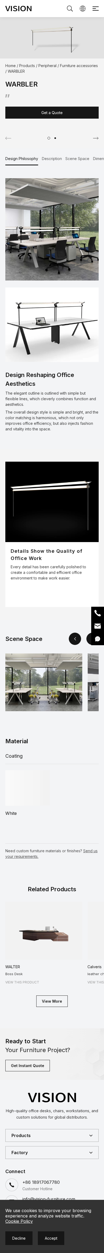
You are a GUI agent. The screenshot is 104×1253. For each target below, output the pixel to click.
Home (10, 65)
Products (27, 65)
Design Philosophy (21, 158)
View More (52, 1001)
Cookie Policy (19, 1221)
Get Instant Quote (27, 1065)
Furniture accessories (79, 65)
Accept (51, 1238)
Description (52, 158)
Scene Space (77, 158)
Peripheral (47, 65)
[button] (48, 138)
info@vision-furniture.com (48, 1199)
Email (97, 626)
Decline (19, 1238)
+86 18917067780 (41, 1182)
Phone (97, 613)
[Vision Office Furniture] (18, 8)
